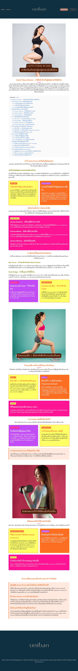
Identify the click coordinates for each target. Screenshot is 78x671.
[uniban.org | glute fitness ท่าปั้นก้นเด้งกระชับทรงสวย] (39, 9)
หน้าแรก (3, 9)
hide (17, 97)
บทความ (9, 9)
